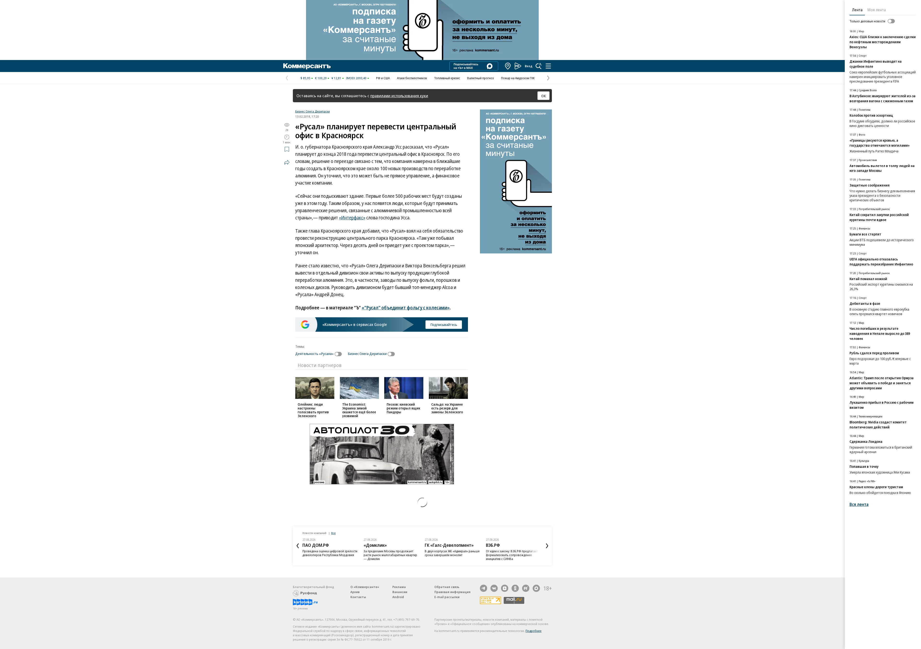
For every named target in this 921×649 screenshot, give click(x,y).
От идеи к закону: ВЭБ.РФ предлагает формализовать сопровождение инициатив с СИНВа (512, 555)
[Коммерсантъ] (307, 66)
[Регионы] (508, 66)
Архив (355, 592)
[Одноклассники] (515, 588)
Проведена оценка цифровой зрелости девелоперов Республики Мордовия (329, 553)
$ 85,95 (305, 78)
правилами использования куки (399, 95)
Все (333, 533)
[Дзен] (504, 588)
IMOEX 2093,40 (356, 78)
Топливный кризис (447, 78)
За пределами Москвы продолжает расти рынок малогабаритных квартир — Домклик (390, 555)
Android (398, 597)
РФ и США (383, 78)
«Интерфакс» (352, 218)
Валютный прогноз (480, 78)
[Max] (536, 588)
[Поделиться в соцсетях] (287, 162)
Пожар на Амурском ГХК (518, 78)
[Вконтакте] (494, 588)
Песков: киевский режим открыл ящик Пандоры (403, 408)
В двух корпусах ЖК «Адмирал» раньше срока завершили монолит (452, 553)
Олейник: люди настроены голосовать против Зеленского (313, 410)
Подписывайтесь (443, 324)
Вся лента (859, 504)
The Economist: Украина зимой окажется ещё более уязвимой (359, 410)
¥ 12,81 (336, 78)
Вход (528, 66)
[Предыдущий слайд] (297, 546)
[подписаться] (339, 354)
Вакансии (399, 592)
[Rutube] (525, 588)
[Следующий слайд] (547, 546)
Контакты (358, 597)
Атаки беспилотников (412, 78)
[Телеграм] (483, 588)
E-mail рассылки (447, 597)
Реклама (399, 587)
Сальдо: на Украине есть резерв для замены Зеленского (447, 408)
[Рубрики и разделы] (548, 66)
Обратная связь (446, 587)
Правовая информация (452, 592)
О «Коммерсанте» (364, 587)
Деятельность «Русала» (314, 353)
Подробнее (533, 631)
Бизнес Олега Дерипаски (312, 111)
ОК (543, 95)
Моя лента (876, 9)
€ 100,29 (321, 78)
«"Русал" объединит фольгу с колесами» (406, 308)
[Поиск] (538, 66)
